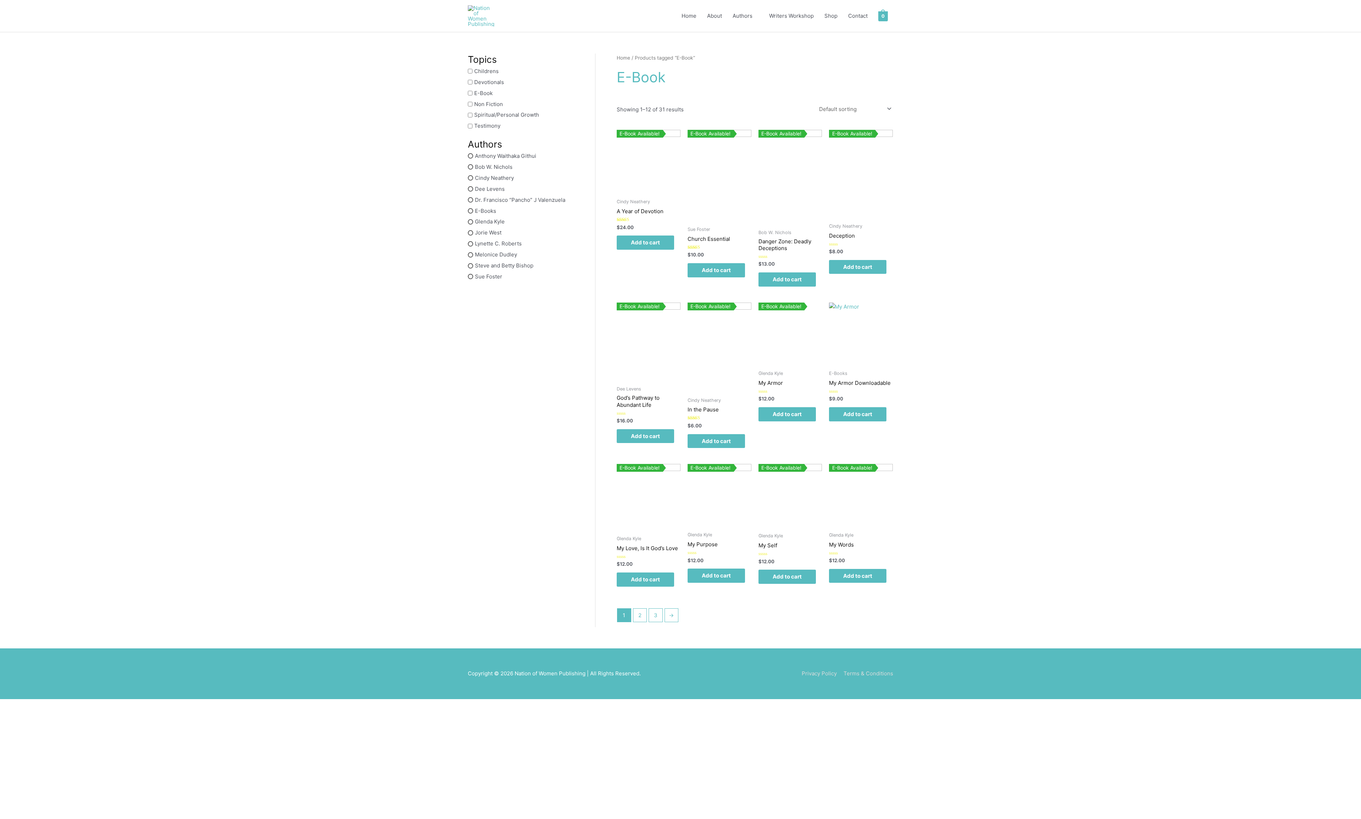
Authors (742, 15)
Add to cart (645, 242)
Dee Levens (490, 189)
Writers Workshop (791, 15)
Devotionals (489, 82)
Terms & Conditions (868, 673)
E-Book (483, 93)
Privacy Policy (819, 673)
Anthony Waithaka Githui (505, 156)
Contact (858, 15)
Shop (831, 15)
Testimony (487, 125)
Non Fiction (488, 103)
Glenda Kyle (490, 221)
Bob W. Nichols (494, 167)
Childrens (486, 71)
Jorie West (488, 232)
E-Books (485, 210)
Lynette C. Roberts (498, 243)
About (714, 15)
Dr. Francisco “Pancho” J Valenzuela (520, 200)
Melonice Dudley (496, 254)
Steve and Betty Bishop (504, 265)
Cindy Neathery (494, 178)
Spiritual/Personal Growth (506, 114)
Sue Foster (488, 276)
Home (689, 15)
